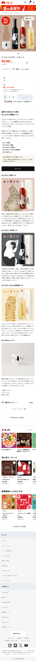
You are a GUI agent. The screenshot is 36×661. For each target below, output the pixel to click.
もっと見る (29, 430)
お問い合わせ (16, 633)
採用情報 (26, 638)
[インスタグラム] (10, 645)
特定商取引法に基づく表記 (11, 640)
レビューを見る (25, 69)
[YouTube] (26, 645)
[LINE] (15, 645)
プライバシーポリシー (26, 640)
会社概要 (19, 638)
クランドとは (10, 638)
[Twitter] (20, 645)
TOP (3, 13)
